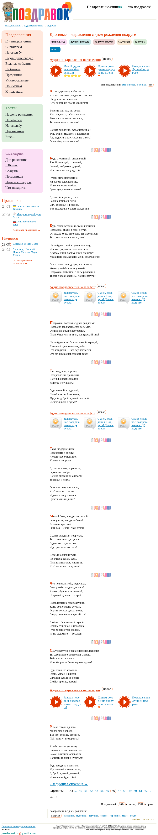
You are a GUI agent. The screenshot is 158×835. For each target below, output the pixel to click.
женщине (69, 815)
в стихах (141, 84)
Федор (16, 255)
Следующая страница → (69, 784)
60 (135, 790)
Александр (18, 249)
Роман (27, 243)
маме (125, 815)
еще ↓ (55, 49)
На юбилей (13, 120)
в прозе (131, 84)
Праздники (13, 75)
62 (146, 790)
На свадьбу (13, 52)
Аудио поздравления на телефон (75, 60)
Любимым (12, 69)
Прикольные (14, 131)
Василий (30, 249)
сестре (104, 815)
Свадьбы (11, 171)
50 (80, 790)
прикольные (58, 41)
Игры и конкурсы (18, 182)
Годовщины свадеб (19, 58)
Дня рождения (16, 160)
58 (124, 790)
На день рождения (19, 114)
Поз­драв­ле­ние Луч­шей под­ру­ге (141, 69)
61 (140, 790)
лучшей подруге (80, 41)
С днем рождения (18, 41)
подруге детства (104, 41)
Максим (25, 252)
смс (124, 84)
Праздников (14, 176)
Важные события (18, 63)
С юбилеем (13, 47)
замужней (124, 41)
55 (107, 790)
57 (119, 790)
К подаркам (14, 91)
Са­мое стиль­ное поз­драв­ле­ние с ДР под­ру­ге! (139, 297)
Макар (16, 252)
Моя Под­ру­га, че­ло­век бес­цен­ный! (72, 69)
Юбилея (11, 165)
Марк (34, 252)
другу (133, 815)
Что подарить (15, 187)
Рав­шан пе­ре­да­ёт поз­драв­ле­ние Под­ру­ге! (72, 702)
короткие (140, 41)
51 (85, 790)
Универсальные (17, 80)
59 (130, 790)
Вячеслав (18, 243)
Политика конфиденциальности (18, 826)
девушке (93, 815)
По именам (13, 86)
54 (101, 790)
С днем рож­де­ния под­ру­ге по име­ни (106, 69)
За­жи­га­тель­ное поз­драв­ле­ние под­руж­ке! (72, 297)
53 (96, 790)
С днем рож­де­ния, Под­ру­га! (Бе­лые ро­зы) (105, 297)
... (75, 790)
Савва (35, 243)
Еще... (10, 137)
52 (91, 790)
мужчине (81, 815)
